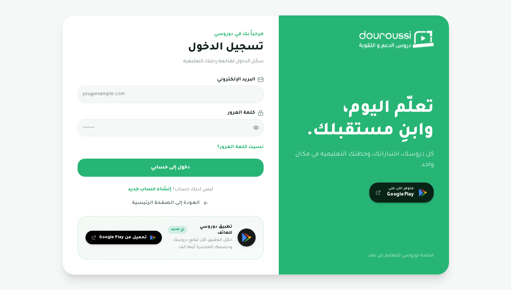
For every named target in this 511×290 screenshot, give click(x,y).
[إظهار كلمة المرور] (256, 128)
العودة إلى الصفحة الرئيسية (166, 203)
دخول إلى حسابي (170, 167)
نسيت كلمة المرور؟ (240, 147)
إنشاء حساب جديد (149, 189)
